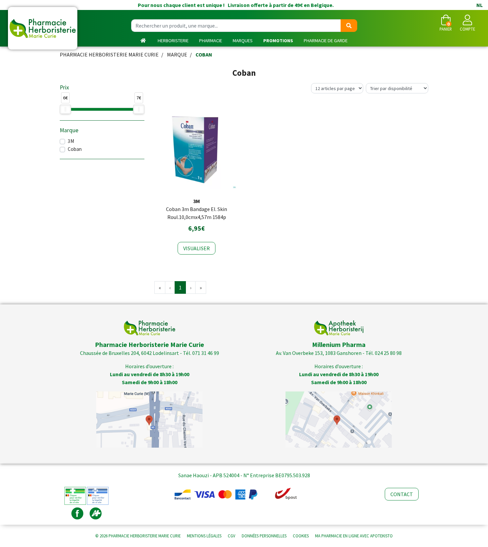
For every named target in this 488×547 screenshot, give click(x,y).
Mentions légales (204, 535)
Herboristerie (173, 41)
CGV (231, 535)
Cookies (301, 535)
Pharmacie (210, 41)
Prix (64, 87)
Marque (177, 54)
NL (479, 5)
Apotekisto (354, 535)
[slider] (65, 109)
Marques (243, 41)
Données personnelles (264, 535)
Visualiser (196, 248)
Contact (401, 494)
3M (71, 141)
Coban (75, 149)
